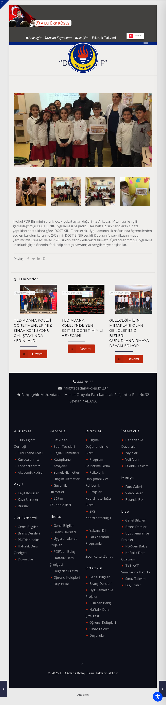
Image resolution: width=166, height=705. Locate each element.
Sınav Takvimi (99, 629)
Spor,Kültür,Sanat (99, 556)
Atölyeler (60, 466)
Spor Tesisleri (64, 446)
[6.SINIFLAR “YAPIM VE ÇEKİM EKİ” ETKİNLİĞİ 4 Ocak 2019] (162, 689)
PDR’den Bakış (65, 551)
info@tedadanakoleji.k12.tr (85, 388)
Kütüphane (62, 459)
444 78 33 (85, 381)
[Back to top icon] (83, 663)
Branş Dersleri (29, 533)
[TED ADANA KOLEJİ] (83, 57)
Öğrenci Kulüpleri (67, 577)
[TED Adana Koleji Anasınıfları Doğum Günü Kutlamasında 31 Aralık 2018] (3, 689)
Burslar (23, 506)
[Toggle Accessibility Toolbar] (157, 696)
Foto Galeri (133, 486)
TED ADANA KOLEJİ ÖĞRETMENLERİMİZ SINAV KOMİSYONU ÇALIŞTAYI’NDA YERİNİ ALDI (33, 330)
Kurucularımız (28, 459)
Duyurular (25, 559)
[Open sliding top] (4, 4)
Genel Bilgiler (28, 527)
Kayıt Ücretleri (28, 499)
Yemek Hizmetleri (67, 472)
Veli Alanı (132, 459)
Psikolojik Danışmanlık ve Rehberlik (97, 479)
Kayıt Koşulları (28, 493)
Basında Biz (134, 499)
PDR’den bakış (28, 540)
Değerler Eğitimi (66, 571)
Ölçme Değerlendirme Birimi (96, 446)
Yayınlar (131, 453)
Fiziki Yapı (61, 440)
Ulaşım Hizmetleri (67, 479)
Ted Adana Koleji (30, 453)
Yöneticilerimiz (29, 466)
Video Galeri (134, 493)
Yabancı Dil (97, 530)
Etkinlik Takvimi (104, 37)
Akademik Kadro (30, 472)
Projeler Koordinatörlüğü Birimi (98, 498)
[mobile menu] (145, 43)
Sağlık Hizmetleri (66, 453)
